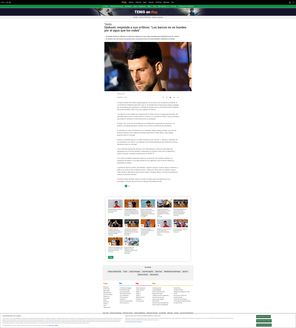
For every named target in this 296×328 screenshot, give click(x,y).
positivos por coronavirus (131, 107)
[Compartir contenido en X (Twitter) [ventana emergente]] (167, 97)
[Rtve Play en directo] (7, 2)
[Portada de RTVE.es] (124, 2)
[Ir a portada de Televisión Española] (127, 284)
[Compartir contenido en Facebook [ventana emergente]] (163, 97)
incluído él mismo (147, 107)
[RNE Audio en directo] (10, 2)
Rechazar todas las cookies (264, 320)
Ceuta (125, 271)
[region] (148, 320)
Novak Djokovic (142, 103)
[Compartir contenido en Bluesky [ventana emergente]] (170, 97)
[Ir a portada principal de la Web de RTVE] (111, 283)
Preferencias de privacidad (264, 325)
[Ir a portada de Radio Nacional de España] (143, 284)
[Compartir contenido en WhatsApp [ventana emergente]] (174, 97)
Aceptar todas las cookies (263, 316)
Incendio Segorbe (147, 271)
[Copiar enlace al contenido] (178, 97)
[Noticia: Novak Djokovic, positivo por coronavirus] (115, 206)
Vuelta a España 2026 (114, 271)
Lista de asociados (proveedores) (133, 321)
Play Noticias (154, 274)
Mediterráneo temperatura (172, 271)
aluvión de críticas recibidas (169, 105)
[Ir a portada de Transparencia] (172, 284)
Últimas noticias (143, 274)
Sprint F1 (185, 271)
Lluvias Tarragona (134, 271)
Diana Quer (158, 271)
